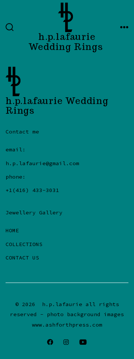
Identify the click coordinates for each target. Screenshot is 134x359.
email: (16, 149)
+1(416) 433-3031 (32, 190)
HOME (12, 230)
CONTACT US (22, 257)
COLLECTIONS (24, 244)
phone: (16, 176)
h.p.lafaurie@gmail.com (42, 163)
